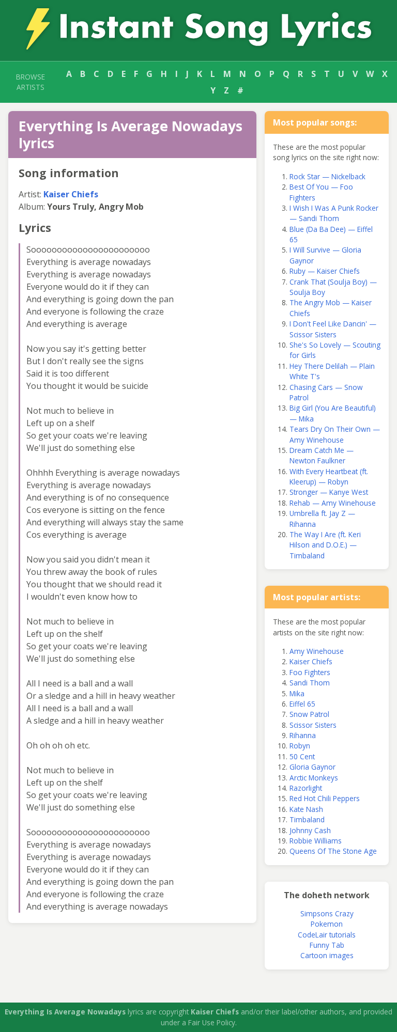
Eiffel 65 (302, 704)
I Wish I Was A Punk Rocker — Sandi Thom (333, 213)
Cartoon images (327, 955)
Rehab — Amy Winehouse (332, 503)
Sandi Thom (309, 682)
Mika (296, 693)
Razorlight (305, 788)
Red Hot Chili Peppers (324, 798)
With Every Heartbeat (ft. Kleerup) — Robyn (328, 476)
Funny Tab (327, 945)
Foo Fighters (309, 672)
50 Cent (302, 756)
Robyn (299, 745)
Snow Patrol (309, 714)
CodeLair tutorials (327, 935)
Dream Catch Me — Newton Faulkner (321, 455)
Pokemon (327, 924)
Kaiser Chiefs (70, 194)
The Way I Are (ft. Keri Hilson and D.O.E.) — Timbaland (325, 544)
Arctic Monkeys (313, 778)
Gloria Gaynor (312, 767)
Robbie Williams (315, 841)
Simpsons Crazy (327, 913)
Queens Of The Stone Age (333, 851)
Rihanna (302, 735)
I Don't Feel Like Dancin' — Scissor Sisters (332, 329)
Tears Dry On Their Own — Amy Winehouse (334, 434)
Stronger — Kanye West (328, 492)
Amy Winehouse (316, 651)
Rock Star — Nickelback (327, 176)
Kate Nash (306, 809)
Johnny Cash (310, 830)
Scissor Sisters (313, 725)
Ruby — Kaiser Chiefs (324, 271)
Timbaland (307, 819)
